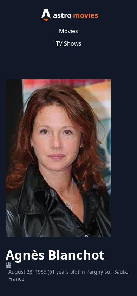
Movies (68, 31)
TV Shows (68, 43)
